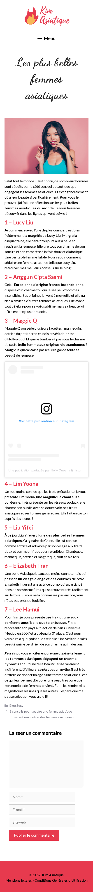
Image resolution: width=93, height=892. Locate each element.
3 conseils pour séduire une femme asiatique (40, 711)
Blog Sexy (16, 705)
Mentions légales (18, 880)
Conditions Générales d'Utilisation (61, 880)
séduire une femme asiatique (26, 262)
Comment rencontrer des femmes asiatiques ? (41, 717)
